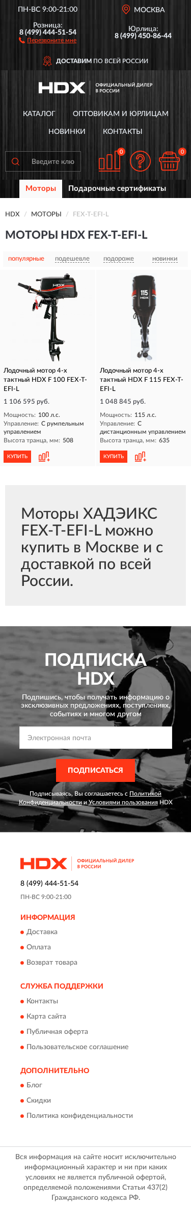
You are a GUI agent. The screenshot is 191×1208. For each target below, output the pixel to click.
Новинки (67, 131)
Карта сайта (46, 1016)
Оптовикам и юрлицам (121, 114)
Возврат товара (51, 963)
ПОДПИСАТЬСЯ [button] (95, 770)
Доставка (42, 932)
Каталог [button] (39, 114)
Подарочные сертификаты (117, 188)
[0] (169, 161)
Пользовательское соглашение (77, 1047)
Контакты (123, 131)
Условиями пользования (123, 802)
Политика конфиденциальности (79, 1116)
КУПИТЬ (17, 456)
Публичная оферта (57, 1031)
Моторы (40, 188)
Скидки (38, 1101)
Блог (34, 1085)
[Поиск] (15, 161)
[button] (47, 40)
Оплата (38, 947)
